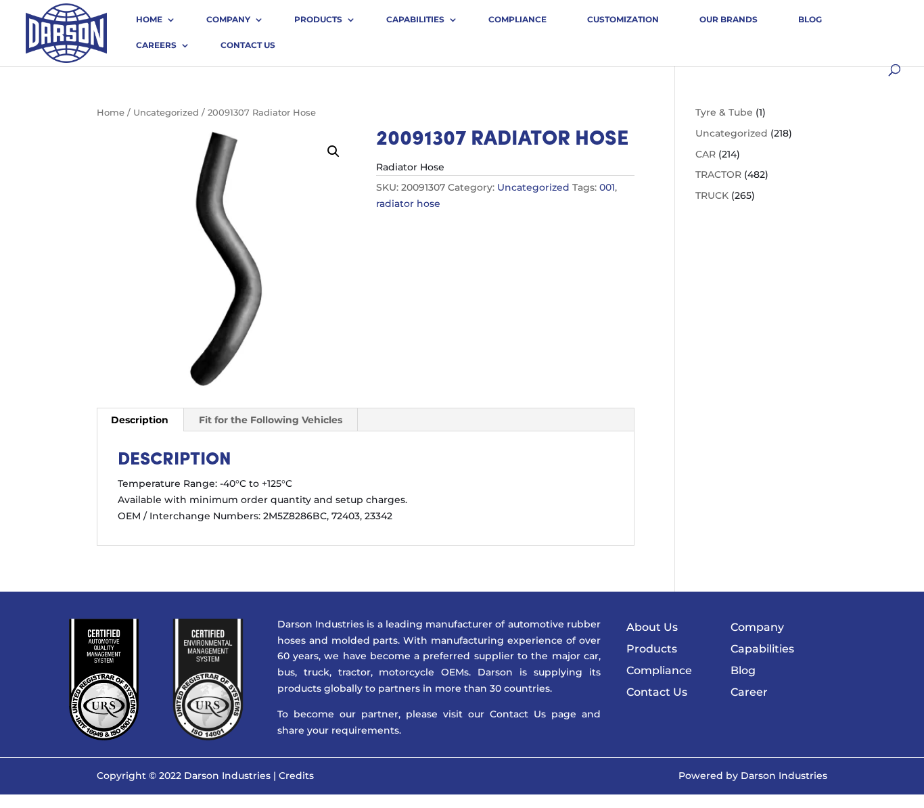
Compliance (517, 19)
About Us (652, 627)
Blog (810, 19)
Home (149, 19)
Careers (156, 45)
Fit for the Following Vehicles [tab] (270, 420)
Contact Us (248, 45)
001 (607, 187)
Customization (623, 19)
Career (749, 692)
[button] (333, 151)
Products (318, 19)
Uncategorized (166, 113)
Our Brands (728, 19)
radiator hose (408, 203)
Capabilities (415, 19)
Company (228, 19)
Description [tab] (139, 420)
